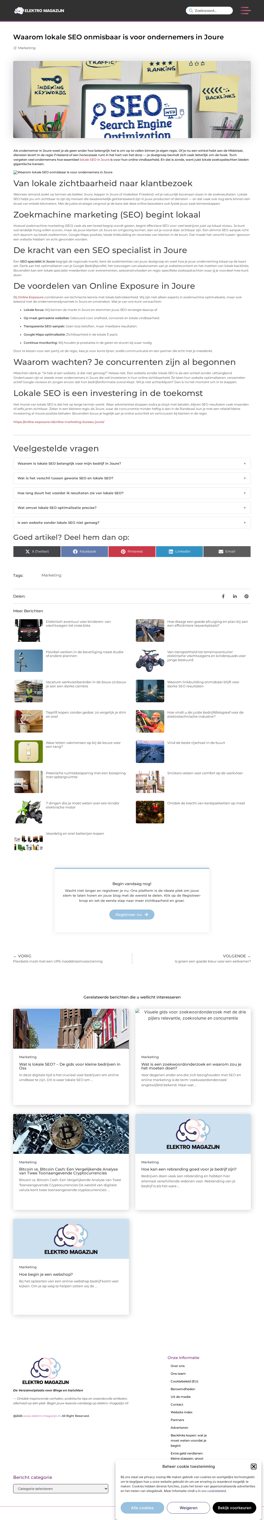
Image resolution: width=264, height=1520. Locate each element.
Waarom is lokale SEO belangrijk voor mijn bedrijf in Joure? (132, 463)
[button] (253, 1466)
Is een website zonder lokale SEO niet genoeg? (132, 522)
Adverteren (179, 1427)
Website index (182, 1412)
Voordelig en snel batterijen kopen (75, 833)
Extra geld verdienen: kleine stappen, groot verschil (187, 1458)
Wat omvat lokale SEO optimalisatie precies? (132, 508)
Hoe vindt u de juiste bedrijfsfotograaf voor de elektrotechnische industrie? (205, 714)
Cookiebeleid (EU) (184, 1381)
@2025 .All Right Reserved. (51, 1416)
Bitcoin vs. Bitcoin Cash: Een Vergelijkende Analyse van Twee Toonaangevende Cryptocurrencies (68, 1171)
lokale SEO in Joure (95, 159)
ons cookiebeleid (213, 1491)
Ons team (178, 1373)
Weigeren (188, 1507)
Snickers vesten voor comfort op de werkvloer (205, 773)
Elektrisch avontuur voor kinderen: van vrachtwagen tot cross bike (78, 623)
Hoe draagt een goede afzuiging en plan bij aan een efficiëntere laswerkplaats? (207, 623)
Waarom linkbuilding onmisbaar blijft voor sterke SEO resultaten (203, 684)
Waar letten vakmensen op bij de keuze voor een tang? (83, 745)
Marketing (27, 48)
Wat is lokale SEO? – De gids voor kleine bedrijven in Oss (69, 1066)
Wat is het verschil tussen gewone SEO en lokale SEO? (132, 478)
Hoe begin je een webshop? (46, 1274)
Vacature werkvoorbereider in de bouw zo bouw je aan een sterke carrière (86, 684)
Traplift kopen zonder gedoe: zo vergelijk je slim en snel (86, 714)
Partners (177, 1420)
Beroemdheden (183, 1389)
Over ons (178, 1366)
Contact (177, 1404)
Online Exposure (31, 297)
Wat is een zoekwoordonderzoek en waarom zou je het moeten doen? (191, 1066)
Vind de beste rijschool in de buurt (196, 743)
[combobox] (209, 10)
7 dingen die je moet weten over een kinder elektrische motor (82, 805)
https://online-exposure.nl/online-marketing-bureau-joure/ (58, 422)
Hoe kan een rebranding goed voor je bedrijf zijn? (189, 1169)
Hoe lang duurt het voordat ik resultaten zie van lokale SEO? (132, 493)
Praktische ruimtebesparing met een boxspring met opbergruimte (86, 775)
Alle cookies (142, 1507)
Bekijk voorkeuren (234, 1507)
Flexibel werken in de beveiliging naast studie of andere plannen (84, 654)
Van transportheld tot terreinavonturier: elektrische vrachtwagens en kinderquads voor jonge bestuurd (206, 656)
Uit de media (181, 1397)
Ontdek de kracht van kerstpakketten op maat (206, 803)
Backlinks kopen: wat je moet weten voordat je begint (189, 1440)
